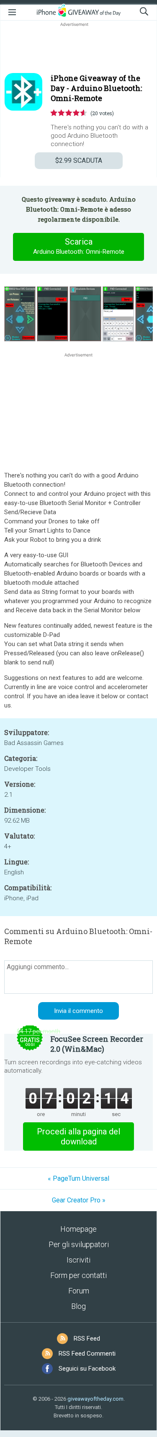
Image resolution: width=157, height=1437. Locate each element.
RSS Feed (87, 1338)
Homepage (78, 1229)
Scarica (78, 246)
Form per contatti (78, 1275)
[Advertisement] (78, 48)
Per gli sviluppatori (79, 1244)
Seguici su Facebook (87, 1368)
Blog (78, 1306)
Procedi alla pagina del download (78, 1136)
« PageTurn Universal (78, 1178)
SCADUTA (78, 160)
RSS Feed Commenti (87, 1353)
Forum (78, 1290)
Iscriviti (78, 1259)
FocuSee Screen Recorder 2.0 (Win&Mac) (96, 1044)
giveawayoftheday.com (95, 1399)
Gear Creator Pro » (79, 1200)
